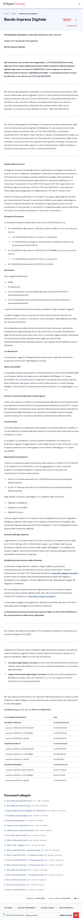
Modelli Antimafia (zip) (23, 821)
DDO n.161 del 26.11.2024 (24, 885)
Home (7, 14)
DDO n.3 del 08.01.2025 (24, 890)
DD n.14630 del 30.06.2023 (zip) (26, 801)
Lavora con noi (47, 908)
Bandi (14, 14)
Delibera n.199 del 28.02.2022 (25, 826)
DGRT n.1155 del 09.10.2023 (25, 840)
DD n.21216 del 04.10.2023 (25, 835)
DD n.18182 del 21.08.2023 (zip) (26, 806)
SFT (28, 634)
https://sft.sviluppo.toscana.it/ (42, 596)
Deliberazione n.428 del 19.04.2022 (28, 831)
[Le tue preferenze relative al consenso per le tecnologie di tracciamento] (4, 914)
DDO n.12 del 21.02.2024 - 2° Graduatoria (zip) (33, 855)
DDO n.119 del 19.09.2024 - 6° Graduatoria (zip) (33, 875)
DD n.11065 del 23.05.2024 (25, 870)
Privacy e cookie (31, 915)
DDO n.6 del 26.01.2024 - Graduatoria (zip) (31, 850)
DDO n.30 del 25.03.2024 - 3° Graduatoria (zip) (33, 860)
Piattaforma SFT (66, 908)
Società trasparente (27, 908)
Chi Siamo (8, 908)
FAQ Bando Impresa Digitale (26, 816)
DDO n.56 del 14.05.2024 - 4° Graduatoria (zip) (33, 865)
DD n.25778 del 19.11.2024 (25, 880)
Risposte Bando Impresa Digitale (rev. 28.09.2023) (34, 811)
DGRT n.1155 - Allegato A (24, 845)
